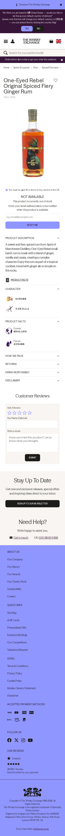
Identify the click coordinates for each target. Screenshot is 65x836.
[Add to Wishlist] (55, 80)
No (38, 28)
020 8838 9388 (48, 537)
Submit (32, 457)
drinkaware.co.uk (41, 829)
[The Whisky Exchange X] (16, 740)
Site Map (12, 612)
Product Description (19, 238)
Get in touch (21, 537)
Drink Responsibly (17, 372)
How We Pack (14, 356)
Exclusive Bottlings (17, 635)
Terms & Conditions (17, 666)
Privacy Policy (14, 673)
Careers (11, 596)
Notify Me (32, 225)
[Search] (6, 52)
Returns (11, 364)
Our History (13, 566)
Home (6, 67)
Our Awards (13, 574)
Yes (27, 28)
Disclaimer (12, 380)
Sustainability (14, 589)
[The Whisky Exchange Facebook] (9, 740)
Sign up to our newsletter (32, 503)
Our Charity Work (17, 581)
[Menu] (6, 41)
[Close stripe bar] (61, 60)
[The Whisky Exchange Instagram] (23, 740)
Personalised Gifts (16, 627)
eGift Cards (13, 620)
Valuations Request (17, 649)
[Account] (12, 41)
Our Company (15, 559)
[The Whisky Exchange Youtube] (30, 740)
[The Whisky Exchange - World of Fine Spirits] (32, 41)
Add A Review (13, 407)
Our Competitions (17, 642)
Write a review (13, 431)
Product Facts (15, 321)
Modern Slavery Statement (21, 688)
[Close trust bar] (61, 4)
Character (12, 289)
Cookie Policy (14, 680)
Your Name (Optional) (17, 418)
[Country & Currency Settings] (58, 41)
